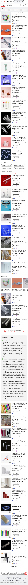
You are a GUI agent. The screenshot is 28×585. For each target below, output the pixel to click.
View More (13, 566)
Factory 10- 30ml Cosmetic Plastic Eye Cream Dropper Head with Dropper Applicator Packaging (19, 214)
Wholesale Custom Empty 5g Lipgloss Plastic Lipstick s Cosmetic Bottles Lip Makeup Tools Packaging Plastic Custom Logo (19, 491)
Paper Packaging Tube (19, 165)
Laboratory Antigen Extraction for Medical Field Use (19, 150)
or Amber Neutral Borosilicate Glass (19, 38)
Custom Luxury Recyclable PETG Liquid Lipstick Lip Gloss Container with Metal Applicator (19, 138)
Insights (24, 578)
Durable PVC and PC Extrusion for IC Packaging (19, 516)
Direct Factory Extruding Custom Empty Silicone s (19, 13)
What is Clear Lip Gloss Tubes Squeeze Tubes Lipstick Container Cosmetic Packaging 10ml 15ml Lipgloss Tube (17, 290)
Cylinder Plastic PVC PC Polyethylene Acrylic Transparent (19, 76)
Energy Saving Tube (22, 573)
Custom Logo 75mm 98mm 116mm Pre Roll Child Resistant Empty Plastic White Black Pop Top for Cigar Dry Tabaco (19, 404)
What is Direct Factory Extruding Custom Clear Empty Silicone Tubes (6, 290)
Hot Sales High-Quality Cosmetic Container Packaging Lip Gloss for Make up (19, 429)
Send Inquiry (16, 20)
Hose (11, 10)
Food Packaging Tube (6, 165)
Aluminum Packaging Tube (7, 171)
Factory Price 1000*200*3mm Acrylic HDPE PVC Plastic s (19, 251)
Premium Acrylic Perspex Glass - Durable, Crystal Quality (19, 541)
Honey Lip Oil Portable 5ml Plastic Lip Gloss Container (19, 88)
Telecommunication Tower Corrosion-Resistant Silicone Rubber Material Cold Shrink (19, 553)
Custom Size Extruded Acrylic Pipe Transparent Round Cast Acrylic (19, 113)
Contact (23, 580)
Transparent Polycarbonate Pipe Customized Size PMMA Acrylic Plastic (19, 125)
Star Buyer (15, 578)
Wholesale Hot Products (7, 578)
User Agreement (10, 580)
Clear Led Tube (5, 573)
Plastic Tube (17, 10)
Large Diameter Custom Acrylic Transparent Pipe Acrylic (19, 416)
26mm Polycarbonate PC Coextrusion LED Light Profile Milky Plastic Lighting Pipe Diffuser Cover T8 (19, 319)
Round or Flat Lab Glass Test (19, 263)
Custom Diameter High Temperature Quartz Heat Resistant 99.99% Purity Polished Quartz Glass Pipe (19, 176)
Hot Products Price (17, 577)
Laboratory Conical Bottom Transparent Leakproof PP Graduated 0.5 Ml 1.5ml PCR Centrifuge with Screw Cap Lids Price (19, 441)
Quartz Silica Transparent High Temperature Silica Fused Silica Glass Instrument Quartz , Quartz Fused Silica (19, 479)
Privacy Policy (17, 580)
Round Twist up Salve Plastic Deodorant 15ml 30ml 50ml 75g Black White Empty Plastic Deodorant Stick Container (19, 466)
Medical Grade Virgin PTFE (18, 201)
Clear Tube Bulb (13, 573)
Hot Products (9, 577)
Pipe (7, 10)
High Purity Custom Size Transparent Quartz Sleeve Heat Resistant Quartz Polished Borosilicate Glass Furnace (18, 226)
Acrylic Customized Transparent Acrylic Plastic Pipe (18, 238)
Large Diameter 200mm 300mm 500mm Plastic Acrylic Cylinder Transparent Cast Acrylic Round (19, 306)
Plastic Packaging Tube (20, 168)
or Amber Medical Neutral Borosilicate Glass (18, 294)
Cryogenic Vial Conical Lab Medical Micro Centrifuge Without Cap (19, 454)
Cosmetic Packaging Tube (7, 168)
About (4, 580)
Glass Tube (24, 10)
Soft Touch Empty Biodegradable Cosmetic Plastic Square (19, 63)
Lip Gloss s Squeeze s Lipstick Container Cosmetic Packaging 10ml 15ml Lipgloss (19, 26)
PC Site (20, 578)
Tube (3, 10)
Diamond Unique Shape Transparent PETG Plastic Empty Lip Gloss (19, 189)
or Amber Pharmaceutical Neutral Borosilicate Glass (18, 51)
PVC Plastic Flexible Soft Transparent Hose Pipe (18, 504)
